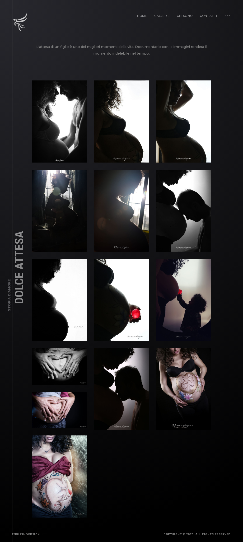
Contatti (208, 16)
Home (142, 16)
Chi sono (185, 16)
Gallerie (162, 16)
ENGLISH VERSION (26, 534)
